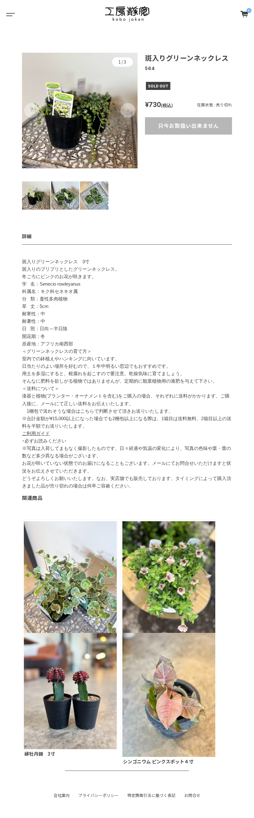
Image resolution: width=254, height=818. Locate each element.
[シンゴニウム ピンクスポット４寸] (168, 685)
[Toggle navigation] (9, 14)
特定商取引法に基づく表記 (151, 795)
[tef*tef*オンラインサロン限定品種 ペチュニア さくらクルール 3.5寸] (168, 573)
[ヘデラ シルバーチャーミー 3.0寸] (70, 573)
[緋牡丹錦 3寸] (70, 685)
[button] (31, 110)
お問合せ (192, 795)
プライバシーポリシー (98, 795)
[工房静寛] (127, 14)
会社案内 (62, 795)
